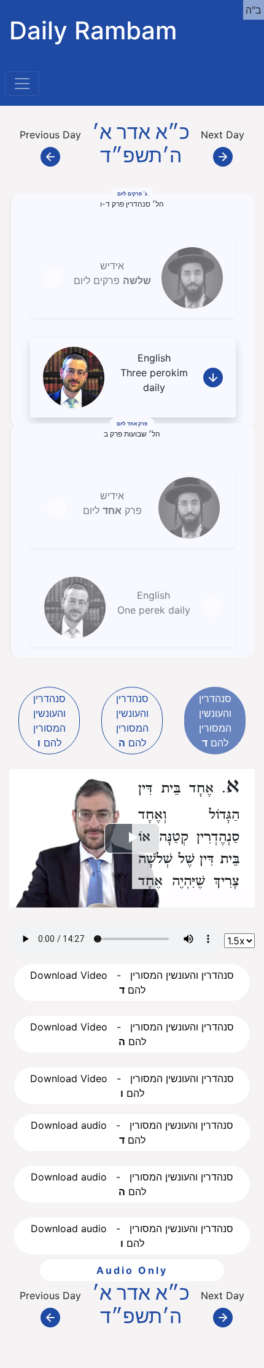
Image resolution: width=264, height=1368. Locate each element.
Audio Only (132, 1270)
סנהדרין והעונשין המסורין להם (49, 720)
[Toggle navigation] (22, 83)
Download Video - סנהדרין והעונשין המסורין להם (132, 982)
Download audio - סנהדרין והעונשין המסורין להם (132, 1132)
